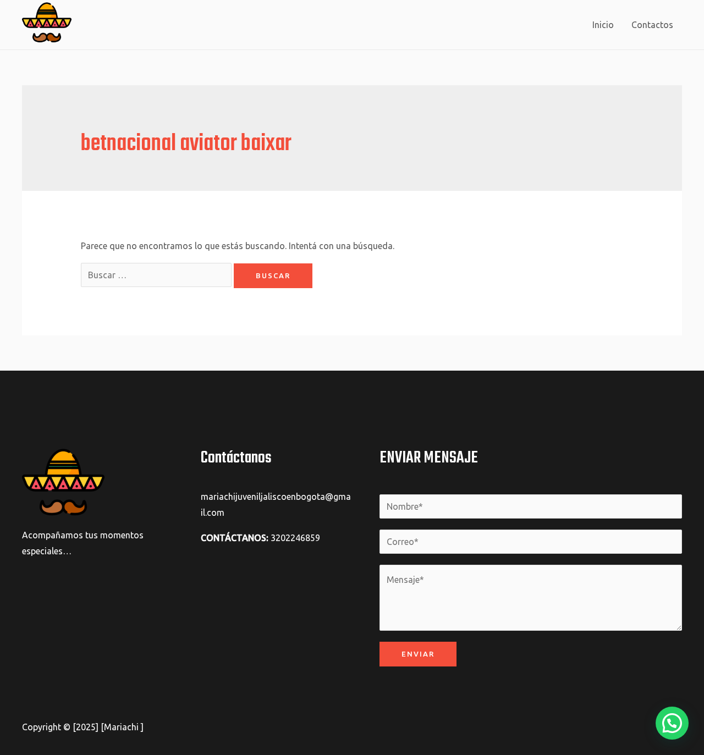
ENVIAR (418, 654)
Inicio (603, 25)
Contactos (652, 25)
